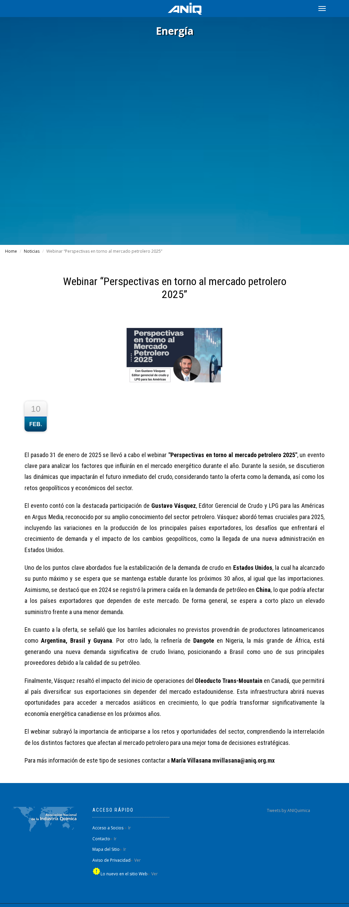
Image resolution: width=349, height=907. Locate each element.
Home (11, 251)
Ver (137, 860)
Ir (129, 828)
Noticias (32, 251)
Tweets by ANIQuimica (288, 810)
